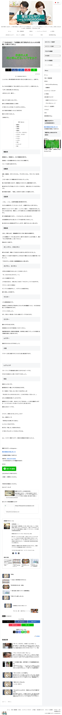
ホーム (46, 75)
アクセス (46, 109)
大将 (17, 142)
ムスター (18, 140)
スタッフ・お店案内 (49, 106)
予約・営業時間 (48, 78)
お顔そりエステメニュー (52, 100)
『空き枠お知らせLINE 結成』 (26, 566)
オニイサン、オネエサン (21, 132)
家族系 (17, 130)
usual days (10, 563)
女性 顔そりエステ (48, 97)
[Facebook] (16, 553)
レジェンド (18, 144)
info (19, 563)
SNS (45, 112)
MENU (46, 81)
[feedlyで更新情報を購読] (25, 632)
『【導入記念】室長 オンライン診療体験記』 (34, 566)
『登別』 (5, 565)
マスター (18, 136)
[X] (13, 553)
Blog (28, 563)
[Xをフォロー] (14, 632)
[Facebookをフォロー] (17, 632)
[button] (59, 65)
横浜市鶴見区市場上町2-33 (9, 452)
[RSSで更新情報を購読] (28, 632)
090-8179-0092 (11, 458)
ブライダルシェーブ (50, 103)
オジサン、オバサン (20, 134)
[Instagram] (19, 553)
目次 (19, 122)
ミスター (18, 138)
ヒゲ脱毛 (46, 94)
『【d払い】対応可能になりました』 (16, 566)
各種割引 (48, 87)
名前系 (17, 128)
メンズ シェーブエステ (50, 90)
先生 (17, 146)
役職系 (17, 126)
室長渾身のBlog (48, 116)
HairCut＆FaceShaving (51, 84)
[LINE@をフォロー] (22, 632)
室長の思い (9, 616)
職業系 (17, 124)
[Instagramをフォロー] (20, 632)
